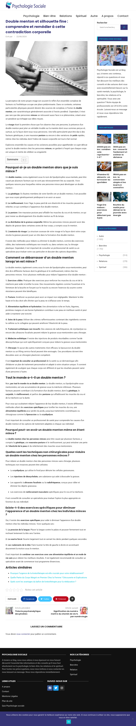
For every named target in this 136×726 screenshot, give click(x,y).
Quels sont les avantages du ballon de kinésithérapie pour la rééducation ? (43, 581)
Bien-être (49, 16)
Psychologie (31, 16)
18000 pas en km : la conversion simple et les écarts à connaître (119, 181)
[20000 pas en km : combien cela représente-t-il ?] (104, 138)
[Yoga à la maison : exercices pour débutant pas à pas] (104, 196)
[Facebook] (50, 688)
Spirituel (81, 16)
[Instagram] (62, 688)
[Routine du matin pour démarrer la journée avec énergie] (120, 196)
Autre (94, 16)
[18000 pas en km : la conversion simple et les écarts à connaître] (120, 166)
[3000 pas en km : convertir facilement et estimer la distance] (120, 138)
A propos (107, 16)
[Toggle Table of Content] (23, 160)
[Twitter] (56, 688)
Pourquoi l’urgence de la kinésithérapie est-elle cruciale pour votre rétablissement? (47, 573)
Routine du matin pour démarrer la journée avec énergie (120, 210)
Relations (66, 16)
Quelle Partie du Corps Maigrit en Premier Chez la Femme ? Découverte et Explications (48, 577)
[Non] (132, 718)
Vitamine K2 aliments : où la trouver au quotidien (103, 178)
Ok (69, 722)
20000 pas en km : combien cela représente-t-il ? (104, 152)
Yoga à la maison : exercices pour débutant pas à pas (104, 211)
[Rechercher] (124, 27)
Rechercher (102, 23)
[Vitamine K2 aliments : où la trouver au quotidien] (104, 166)
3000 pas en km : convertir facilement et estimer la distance (120, 152)
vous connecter (23, 634)
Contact (122, 16)
